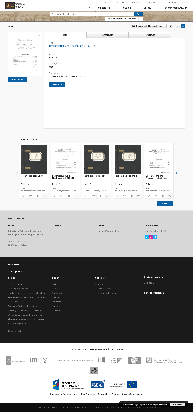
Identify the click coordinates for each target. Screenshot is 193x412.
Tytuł (54, 284)
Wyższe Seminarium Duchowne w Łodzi (25, 315)
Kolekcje (126, 8)
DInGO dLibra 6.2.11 (80, 407)
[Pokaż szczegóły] (44, 196)
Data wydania (57, 310)
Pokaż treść (17, 79)
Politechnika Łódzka (16, 284)
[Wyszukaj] (138, 14)
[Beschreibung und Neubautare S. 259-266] (159, 159)
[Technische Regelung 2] (128, 159)
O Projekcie (104, 8)
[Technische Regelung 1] (34, 159)
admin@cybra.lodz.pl (109, 231)
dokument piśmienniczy (78, 76)
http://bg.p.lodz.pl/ (154, 231)
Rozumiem (177, 404)
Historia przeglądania (175, 8)
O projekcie (100, 284)
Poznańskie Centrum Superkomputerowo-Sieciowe (137, 407)
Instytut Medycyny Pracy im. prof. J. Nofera (26, 293)
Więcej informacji (160, 404)
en (105, 2)
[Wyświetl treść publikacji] (37, 196)
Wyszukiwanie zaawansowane (122, 19)
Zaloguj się (150, 2)
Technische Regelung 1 (32, 176)
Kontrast (120, 2)
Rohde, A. (53, 57)
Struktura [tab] (150, 35)
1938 (51, 67)
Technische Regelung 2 (126, 176)
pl (183, 26)
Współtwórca (57, 293)
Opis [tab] (65, 35)
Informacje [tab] (107, 35)
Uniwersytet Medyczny (18, 288)
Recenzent (56, 301)
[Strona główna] (88, 6)
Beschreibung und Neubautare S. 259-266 (156, 177)
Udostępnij (135, 2)
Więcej (165, 203)
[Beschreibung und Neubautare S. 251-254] (65, 159)
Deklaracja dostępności (105, 293)
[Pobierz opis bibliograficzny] (30, 196)
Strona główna (15, 271)
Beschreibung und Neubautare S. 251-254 (63, 177)
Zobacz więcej (14, 331)
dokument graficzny (58, 76)
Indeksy (147, 8)
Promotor (56, 297)
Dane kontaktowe (102, 288)
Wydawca (56, 306)
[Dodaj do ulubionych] (171, 26)
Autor (54, 288)
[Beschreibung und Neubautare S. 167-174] (25, 54)
